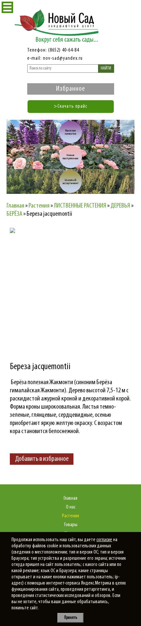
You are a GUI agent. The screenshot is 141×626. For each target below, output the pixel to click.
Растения (70, 516)
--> (67, 285)
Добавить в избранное (42, 459)
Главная (70, 498)
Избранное (70, 89)
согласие (104, 539)
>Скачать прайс (70, 106)
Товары (70, 524)
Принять (70, 618)
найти (106, 68)
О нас (70, 507)
